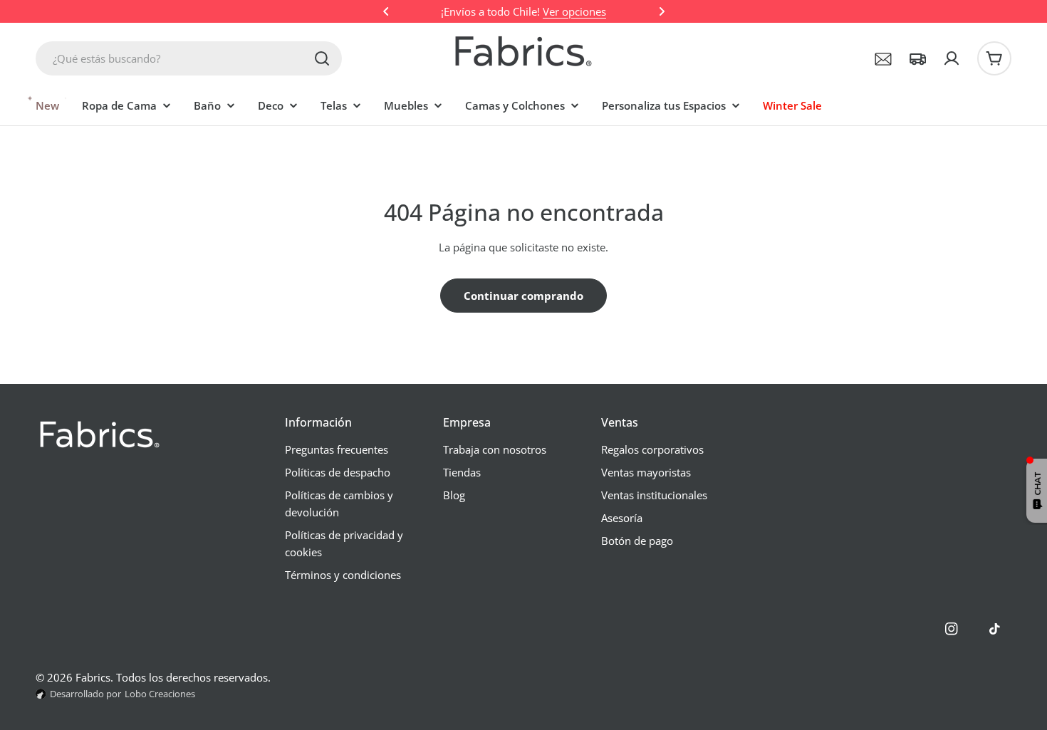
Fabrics (92, 677)
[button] (386, 11)
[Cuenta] (951, 58)
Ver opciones (574, 11)
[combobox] (189, 58)
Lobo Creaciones (160, 693)
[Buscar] (321, 58)
